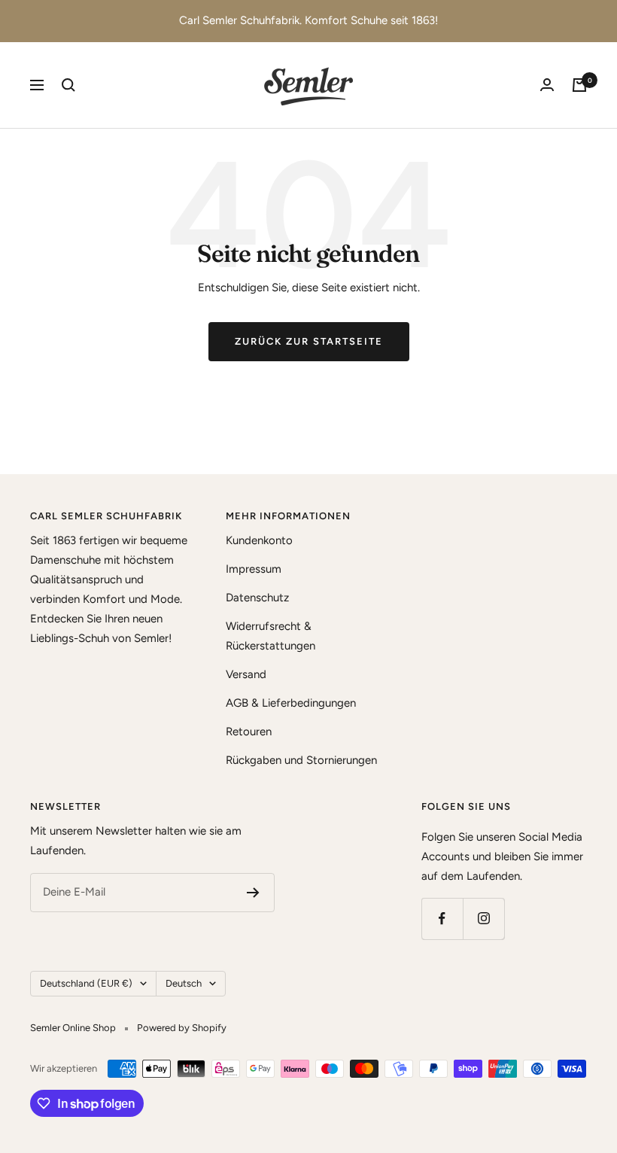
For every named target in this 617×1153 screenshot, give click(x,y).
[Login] (547, 84)
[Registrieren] (253, 892)
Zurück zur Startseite (309, 341)
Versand (246, 674)
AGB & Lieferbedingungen (291, 703)
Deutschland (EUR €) (86, 983)
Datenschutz (257, 597)
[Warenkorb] (579, 85)
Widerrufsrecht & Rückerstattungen (270, 636)
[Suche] (68, 85)
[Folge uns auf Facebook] (442, 918)
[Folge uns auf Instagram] (483, 918)
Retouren (249, 731)
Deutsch (184, 983)
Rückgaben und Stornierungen (301, 760)
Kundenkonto (259, 540)
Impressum (253, 569)
